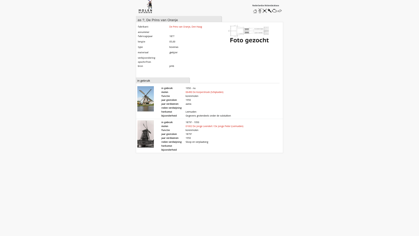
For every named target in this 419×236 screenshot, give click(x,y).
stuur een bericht (280, 10)
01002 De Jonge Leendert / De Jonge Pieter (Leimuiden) (214, 126)
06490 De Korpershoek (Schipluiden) (204, 92)
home (255, 9)
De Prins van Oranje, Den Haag (185, 26)
